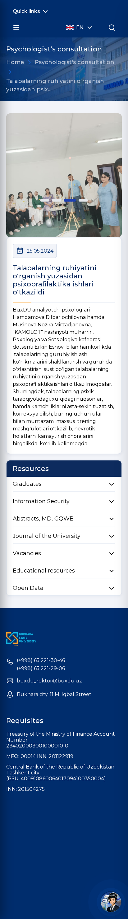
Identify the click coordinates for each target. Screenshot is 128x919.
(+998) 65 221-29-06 (41, 668)
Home (15, 62)
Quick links (26, 11)
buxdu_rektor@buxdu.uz (49, 680)
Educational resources (44, 570)
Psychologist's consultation (74, 62)
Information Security (41, 501)
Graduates (27, 484)
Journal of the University (46, 536)
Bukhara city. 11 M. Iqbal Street (54, 694)
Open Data (28, 588)
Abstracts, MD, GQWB (43, 518)
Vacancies (27, 553)
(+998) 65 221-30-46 (41, 660)
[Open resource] (16, 27)
